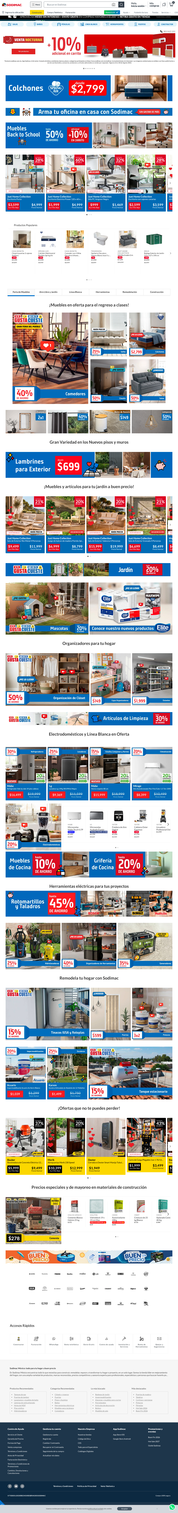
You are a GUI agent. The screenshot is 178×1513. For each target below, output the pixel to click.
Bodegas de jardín (102, 1394)
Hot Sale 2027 (153, 1441)
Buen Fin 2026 (142, 1411)
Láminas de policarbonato (24, 1403)
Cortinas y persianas (144, 1400)
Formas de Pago (14, 1443)
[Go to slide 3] (91, 214)
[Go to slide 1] (86, 214)
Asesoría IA (110, 12)
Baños (57, 1403)
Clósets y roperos (62, 1394)
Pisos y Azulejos (61, 1400)
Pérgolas (139, 1405)
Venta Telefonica (107, 1486)
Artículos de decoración (105, 1405)
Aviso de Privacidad (16, 1455)
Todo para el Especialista (88, 1447)
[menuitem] (125, 12)
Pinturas (139, 1403)
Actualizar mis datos (51, 1455)
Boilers (98, 1408)
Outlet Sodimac (154, 1445)
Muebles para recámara (64, 1408)
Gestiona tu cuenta (50, 1435)
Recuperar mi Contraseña (53, 1447)
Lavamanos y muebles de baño (26, 1400)
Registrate (47, 1439)
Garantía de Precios (16, 1439)
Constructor (37, 12)
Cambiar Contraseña (51, 1443)
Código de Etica (84, 1439)
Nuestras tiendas (84, 1435)
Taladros (139, 1397)
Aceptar (124, 1509)
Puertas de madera (143, 1394)
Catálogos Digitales (86, 1451)
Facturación (70, 12)
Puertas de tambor (21, 1397)
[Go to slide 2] (89, 214)
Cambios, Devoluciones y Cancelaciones (18, 1471)
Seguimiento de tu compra (53, 1451)
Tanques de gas (20, 1394)
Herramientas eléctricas (64, 1405)
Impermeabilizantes (103, 1397)
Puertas (58, 1397)
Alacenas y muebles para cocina (108, 1400)
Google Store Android (122, 1439)
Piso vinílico (19, 1408)
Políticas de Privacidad (86, 1486)
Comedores (59, 1411)
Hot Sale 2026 (141, 1408)
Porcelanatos (100, 1403)
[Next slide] (170, 183)
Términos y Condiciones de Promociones (18, 1465)
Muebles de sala (101, 1411)
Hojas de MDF (20, 1405)
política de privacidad (95, 1509)
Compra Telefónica (54, 12)
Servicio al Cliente (15, 1435)
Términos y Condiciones (17, 1451)
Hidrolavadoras (20, 1411)
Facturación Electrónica (17, 1460)
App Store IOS (118, 1435)
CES (79, 1443)
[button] (84, 4)
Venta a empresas (15, 1447)
